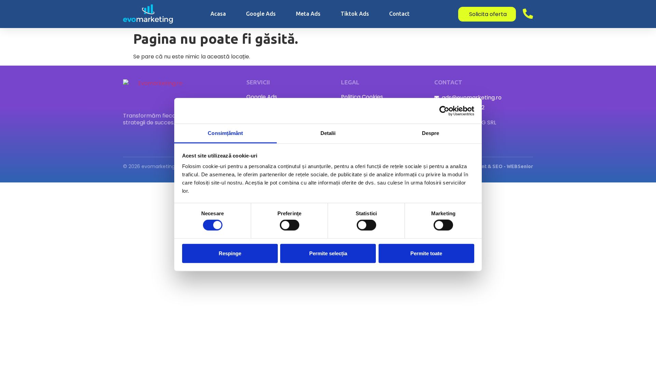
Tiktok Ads (355, 14)
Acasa (218, 14)
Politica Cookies (362, 97)
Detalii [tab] (328, 133)
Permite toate (426, 253)
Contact (399, 14)
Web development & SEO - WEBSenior (488, 166)
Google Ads (261, 14)
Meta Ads (308, 14)
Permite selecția (328, 253)
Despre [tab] (430, 133)
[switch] (289, 225)
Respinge (230, 253)
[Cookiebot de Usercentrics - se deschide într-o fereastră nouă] (444, 111)
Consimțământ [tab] (225, 133)
